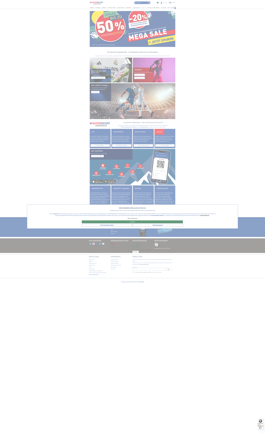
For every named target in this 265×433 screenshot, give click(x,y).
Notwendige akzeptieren (158, 225)
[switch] (260, 428)
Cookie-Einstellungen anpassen (107, 225)
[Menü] (263, 419)
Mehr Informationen (132, 218)
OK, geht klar (132, 221)
